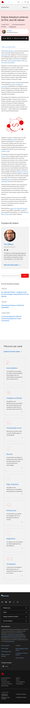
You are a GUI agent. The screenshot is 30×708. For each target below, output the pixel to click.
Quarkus (9, 179)
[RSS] (26, 38)
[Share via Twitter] (12, 38)
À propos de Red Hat (5, 678)
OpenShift (4, 181)
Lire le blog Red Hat (20, 682)
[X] (14, 602)
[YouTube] (6, 602)
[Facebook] (10, 602)
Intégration (12, 27)
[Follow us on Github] (5, 250)
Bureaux (18, 680)
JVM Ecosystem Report (14, 60)
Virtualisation (11, 564)
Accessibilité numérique (21, 697)
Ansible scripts (5, 151)
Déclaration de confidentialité (4, 695)
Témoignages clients (6, 651)
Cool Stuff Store (19, 683)
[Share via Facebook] (8, 38)
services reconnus (9, 641)
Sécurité (9, 454)
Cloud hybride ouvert (14, 428)
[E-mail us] (15, 38)
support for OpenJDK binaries (18, 208)
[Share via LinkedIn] (10, 38)
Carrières (18, 678)
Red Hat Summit (4, 685)
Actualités (18, 645)
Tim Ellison (9, 30)
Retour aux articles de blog (8, 47)
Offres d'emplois (20, 658)
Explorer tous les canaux (12, 351)
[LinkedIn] (2, 602)
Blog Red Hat (5, 7)
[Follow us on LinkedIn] (7, 250)
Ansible (14, 139)
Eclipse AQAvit (5, 156)
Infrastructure (11, 510)
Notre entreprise (5, 645)
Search (25, 275)
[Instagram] (18, 602)
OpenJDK (4, 55)
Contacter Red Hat (5, 682)
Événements (4, 680)
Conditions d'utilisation (21, 694)
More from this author (11, 265)
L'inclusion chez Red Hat (6, 683)
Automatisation (12, 368)
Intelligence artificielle (14, 398)
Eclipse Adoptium (9, 51)
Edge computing (12, 484)
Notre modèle (4, 648)
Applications (10, 539)
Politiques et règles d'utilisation (5, 698)
